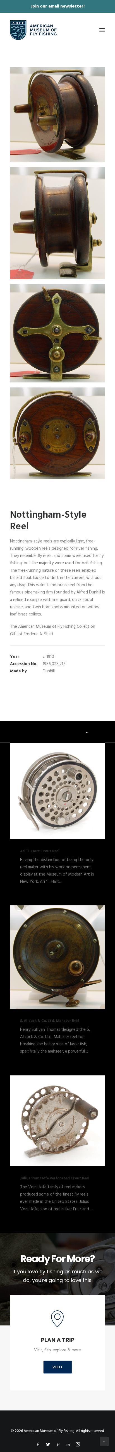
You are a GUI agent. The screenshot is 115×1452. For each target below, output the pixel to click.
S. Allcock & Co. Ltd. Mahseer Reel (49, 1021)
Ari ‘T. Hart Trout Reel (39, 851)
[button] (102, 30)
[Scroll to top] (104, 1441)
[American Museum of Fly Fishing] (33, 30)
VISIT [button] (57, 1367)
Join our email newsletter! (58, 6)
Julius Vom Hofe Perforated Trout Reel (54, 1178)
